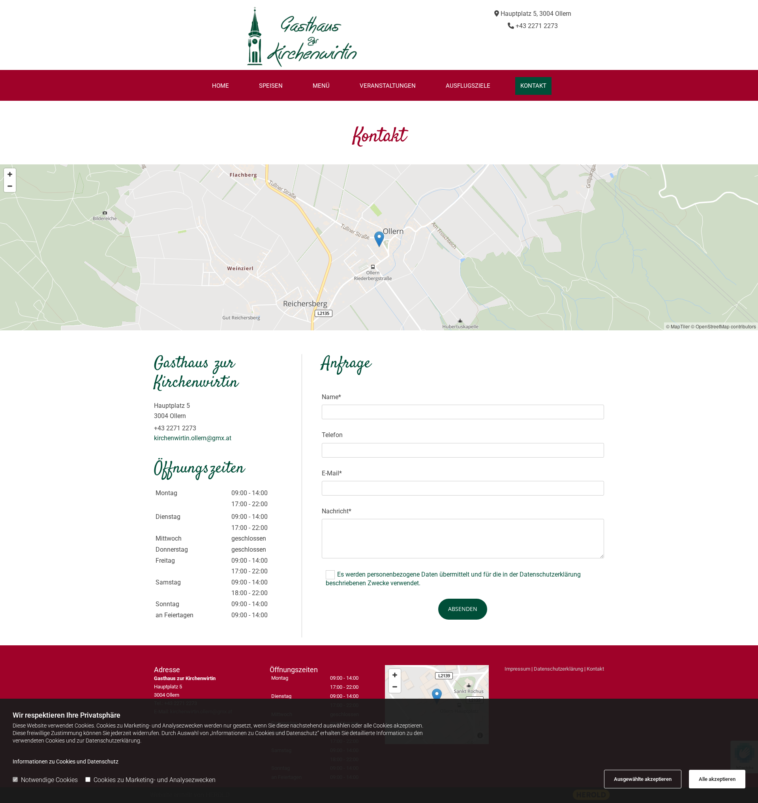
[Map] (379, 247)
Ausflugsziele (468, 85)
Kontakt (533, 85)
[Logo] (302, 37)
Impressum (517, 669)
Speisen (271, 85)
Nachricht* (336, 511)
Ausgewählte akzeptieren (643, 779)
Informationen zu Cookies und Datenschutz (65, 761)
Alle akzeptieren (717, 779)
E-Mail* (332, 473)
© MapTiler (678, 326)
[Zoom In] (10, 174)
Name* (331, 397)
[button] (379, 239)
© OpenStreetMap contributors (723, 326)
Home (220, 85)
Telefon (332, 435)
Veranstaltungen (388, 85)
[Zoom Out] (10, 186)
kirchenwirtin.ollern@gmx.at (192, 438)
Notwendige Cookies (49, 780)
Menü (321, 85)
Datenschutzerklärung (558, 669)
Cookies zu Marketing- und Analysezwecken (155, 780)
